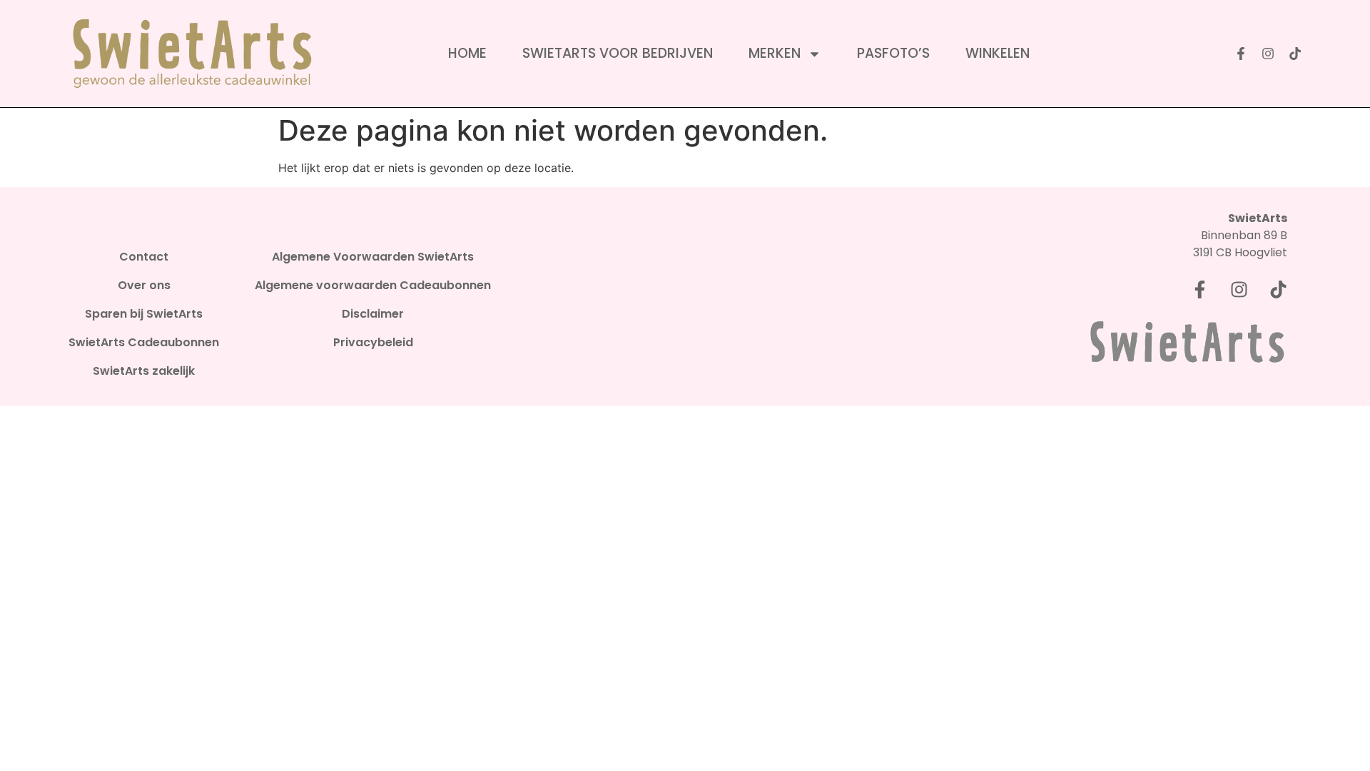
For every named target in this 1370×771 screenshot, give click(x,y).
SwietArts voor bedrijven (617, 53)
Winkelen (997, 53)
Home (467, 53)
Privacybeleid (373, 343)
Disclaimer (373, 314)
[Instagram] (1268, 53)
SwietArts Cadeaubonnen (143, 343)
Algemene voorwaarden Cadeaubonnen (373, 285)
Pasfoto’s (893, 53)
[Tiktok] (1295, 53)
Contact (143, 257)
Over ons (144, 285)
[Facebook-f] (1240, 53)
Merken (775, 53)
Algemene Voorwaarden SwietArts (373, 257)
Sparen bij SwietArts (144, 314)
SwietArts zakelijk (144, 371)
